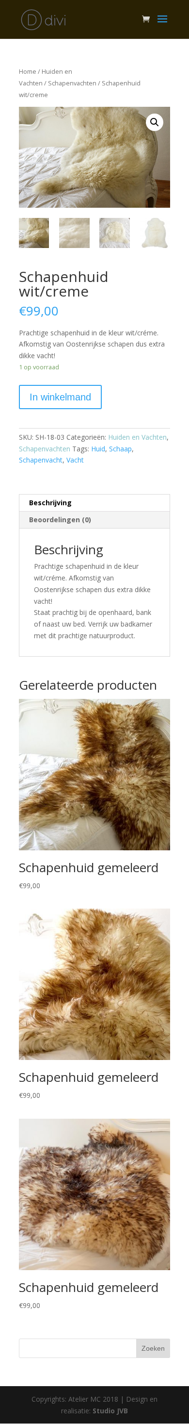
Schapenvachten (72, 83)
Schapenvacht (41, 459)
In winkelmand (60, 397)
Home (27, 71)
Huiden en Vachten (137, 437)
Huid (98, 448)
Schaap (120, 448)
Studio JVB (110, 1410)
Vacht (75, 459)
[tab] (94, 503)
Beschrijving (50, 502)
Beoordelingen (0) (60, 519)
